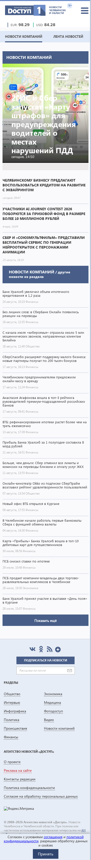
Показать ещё (45, 620)
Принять (45, 853)
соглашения (53, 836)
